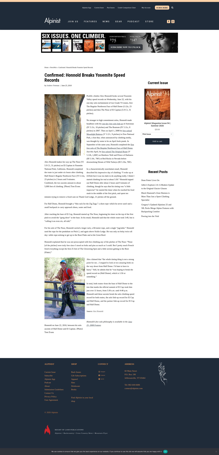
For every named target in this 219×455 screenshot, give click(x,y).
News (106, 21)
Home (46, 67)
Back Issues (76, 372)
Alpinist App (86, 8)
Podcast (134, 21)
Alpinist (58, 433)
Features (90, 21)
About (47, 386)
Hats (73, 382)
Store (149, 21)
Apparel (74, 379)
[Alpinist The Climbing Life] (52, 21)
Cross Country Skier (84, 433)
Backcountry (69, 433)
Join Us (73, 21)
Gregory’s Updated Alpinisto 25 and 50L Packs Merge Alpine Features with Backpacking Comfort (157, 208)
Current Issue (99, 8)
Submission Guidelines (54, 389)
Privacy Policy (50, 396)
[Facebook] (168, 21)
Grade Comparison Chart (127, 8)
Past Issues (111, 8)
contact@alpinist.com (134, 388)
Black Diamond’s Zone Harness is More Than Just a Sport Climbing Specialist (155, 196)
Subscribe (162, 8)
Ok (165, 451)
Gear (118, 21)
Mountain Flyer (101, 433)
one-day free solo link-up (112, 124)
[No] (216, 451)
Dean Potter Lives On (150, 180)
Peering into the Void (150, 216)
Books (73, 389)
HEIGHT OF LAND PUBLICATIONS (69, 430)
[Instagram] (173, 21)
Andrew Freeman (53, 86)
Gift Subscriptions (78, 375)
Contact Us (49, 393)
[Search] (172, 7)
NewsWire (53, 67)
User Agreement (51, 400)
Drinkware (75, 386)
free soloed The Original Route (115, 151)
